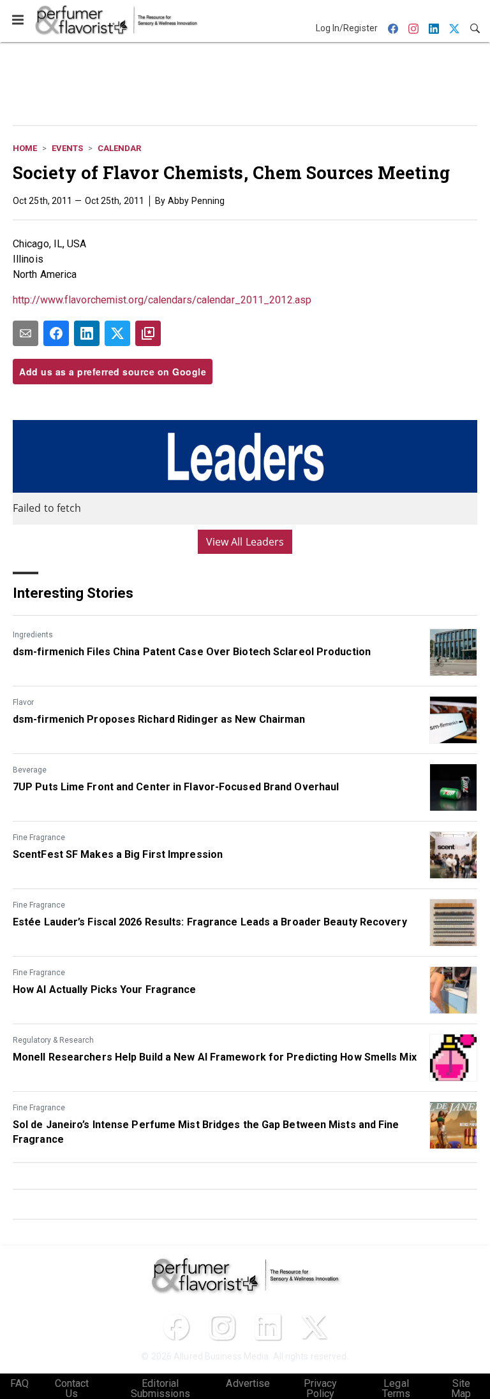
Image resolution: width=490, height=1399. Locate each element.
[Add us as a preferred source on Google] (148, 333)
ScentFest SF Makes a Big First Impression (118, 854)
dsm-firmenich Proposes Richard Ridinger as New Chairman (159, 719)
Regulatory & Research (53, 1040)
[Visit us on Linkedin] (268, 1327)
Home (25, 148)
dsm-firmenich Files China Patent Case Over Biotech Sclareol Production (192, 652)
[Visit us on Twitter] (314, 1327)
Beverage (30, 769)
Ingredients (33, 634)
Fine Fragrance (39, 837)
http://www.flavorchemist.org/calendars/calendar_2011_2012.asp (162, 300)
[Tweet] (117, 333)
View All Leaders (245, 542)
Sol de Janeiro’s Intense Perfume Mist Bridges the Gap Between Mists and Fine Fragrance (206, 1132)
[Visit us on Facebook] (176, 1327)
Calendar (119, 148)
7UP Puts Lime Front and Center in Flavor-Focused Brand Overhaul (176, 787)
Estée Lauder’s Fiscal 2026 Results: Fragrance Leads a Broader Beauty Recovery (210, 922)
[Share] (56, 333)
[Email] (25, 333)
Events (67, 148)
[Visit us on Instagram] (222, 1327)
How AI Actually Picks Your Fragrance (105, 989)
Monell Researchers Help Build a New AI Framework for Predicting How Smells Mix (215, 1057)
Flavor (23, 702)
